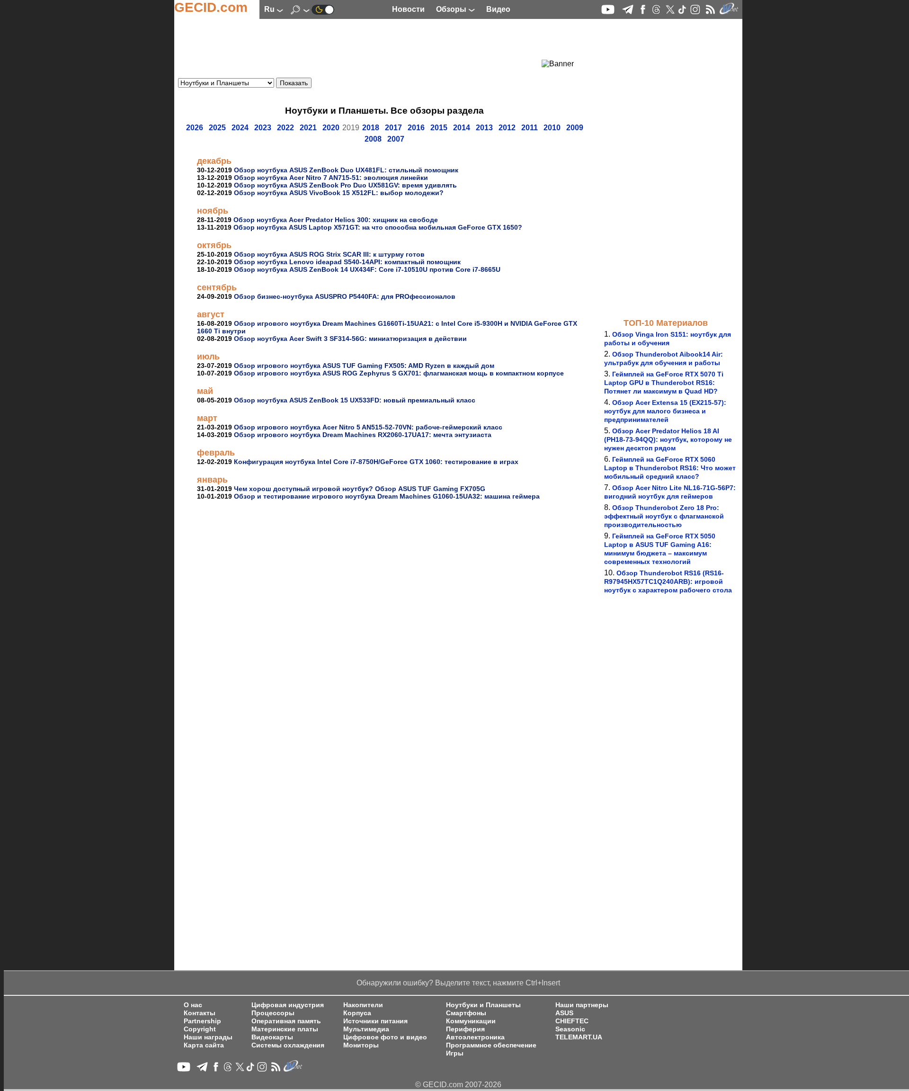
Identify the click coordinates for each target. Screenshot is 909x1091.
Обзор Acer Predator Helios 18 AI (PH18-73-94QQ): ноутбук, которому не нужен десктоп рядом (668, 439)
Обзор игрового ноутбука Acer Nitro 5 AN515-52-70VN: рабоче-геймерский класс (368, 427)
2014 (461, 128)
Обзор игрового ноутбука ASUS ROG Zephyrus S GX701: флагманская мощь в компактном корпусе (399, 373)
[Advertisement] (367, 45)
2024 (240, 128)
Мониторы (361, 1045)
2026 (194, 128)
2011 (529, 128)
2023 (262, 128)
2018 (370, 128)
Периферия (465, 1029)
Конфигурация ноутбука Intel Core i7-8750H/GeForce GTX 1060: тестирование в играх (376, 461)
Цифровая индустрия (287, 1005)
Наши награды (208, 1037)
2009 (574, 128)
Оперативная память (286, 1021)
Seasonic (570, 1029)
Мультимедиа (366, 1029)
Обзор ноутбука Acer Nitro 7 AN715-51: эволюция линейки (331, 177)
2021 (308, 128)
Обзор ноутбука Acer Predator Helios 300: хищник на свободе (335, 220)
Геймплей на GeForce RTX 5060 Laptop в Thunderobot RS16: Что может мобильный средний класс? (670, 468)
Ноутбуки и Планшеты (483, 1005)
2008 (373, 139)
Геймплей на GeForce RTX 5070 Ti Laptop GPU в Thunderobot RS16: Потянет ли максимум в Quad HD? (663, 382)
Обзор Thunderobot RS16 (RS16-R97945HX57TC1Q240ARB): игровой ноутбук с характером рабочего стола (668, 581)
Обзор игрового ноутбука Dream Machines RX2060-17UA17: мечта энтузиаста (362, 434)
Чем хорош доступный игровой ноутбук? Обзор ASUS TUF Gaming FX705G (359, 488)
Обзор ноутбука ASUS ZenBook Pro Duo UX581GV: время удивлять (345, 185)
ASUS (564, 1013)
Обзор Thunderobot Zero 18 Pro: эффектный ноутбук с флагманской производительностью (664, 516)
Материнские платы (284, 1029)
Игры (454, 1053)
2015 (438, 128)
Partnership (202, 1021)
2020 (330, 128)
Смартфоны (466, 1013)
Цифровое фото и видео (385, 1037)
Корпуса (357, 1013)
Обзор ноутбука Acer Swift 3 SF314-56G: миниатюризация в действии (350, 338)
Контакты (199, 1013)
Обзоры (452, 9)
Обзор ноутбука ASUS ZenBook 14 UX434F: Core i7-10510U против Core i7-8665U (367, 269)
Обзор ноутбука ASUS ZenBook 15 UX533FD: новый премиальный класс (354, 400)
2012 (507, 128)
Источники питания (375, 1021)
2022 (285, 128)
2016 (416, 128)
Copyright (200, 1029)
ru (270, 9)
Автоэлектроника (475, 1037)
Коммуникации (471, 1021)
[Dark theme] (323, 9)
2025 (217, 128)
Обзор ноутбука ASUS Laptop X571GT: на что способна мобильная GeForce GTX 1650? (377, 227)
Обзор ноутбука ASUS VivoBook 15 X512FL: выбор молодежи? (339, 193)
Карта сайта (204, 1045)
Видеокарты (272, 1037)
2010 (552, 128)
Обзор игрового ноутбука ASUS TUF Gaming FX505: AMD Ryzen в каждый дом (364, 365)
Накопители (363, 1005)
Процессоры (272, 1013)
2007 (395, 139)
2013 (484, 128)
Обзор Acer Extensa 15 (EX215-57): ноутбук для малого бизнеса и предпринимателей (665, 411)
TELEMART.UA (578, 1037)
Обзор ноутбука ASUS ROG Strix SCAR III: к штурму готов (329, 254)
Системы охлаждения (287, 1045)
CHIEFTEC (571, 1021)
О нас (193, 1005)
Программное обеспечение (491, 1045)
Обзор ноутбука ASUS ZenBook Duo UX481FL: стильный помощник (346, 170)
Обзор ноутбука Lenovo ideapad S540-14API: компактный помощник (347, 262)
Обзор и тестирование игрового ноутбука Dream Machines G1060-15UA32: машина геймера (387, 496)
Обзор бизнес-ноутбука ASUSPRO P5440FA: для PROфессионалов (344, 296)
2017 (393, 128)
